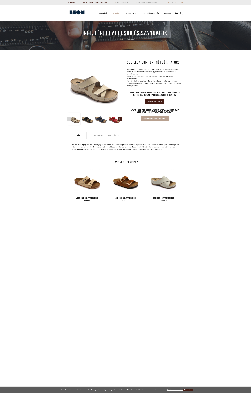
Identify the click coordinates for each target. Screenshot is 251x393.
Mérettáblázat (114, 135)
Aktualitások (131, 13)
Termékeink (116, 13)
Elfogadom (188, 390)
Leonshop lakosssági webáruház (154, 119)
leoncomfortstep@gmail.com (147, 2)
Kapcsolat (168, 13)
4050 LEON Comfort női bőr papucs (87, 199)
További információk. (175, 390)
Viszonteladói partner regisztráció (96, 2)
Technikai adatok (96, 135)
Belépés (72, 2)
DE (182, 2)
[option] (94, 86)
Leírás (77, 135)
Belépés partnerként (155, 102)
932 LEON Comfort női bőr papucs (163, 199)
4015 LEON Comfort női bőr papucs (125, 199)
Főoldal (120, 39)
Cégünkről (103, 13)
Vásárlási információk (150, 13)
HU (169, 2)
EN (175, 2)
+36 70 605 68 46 (122, 2)
